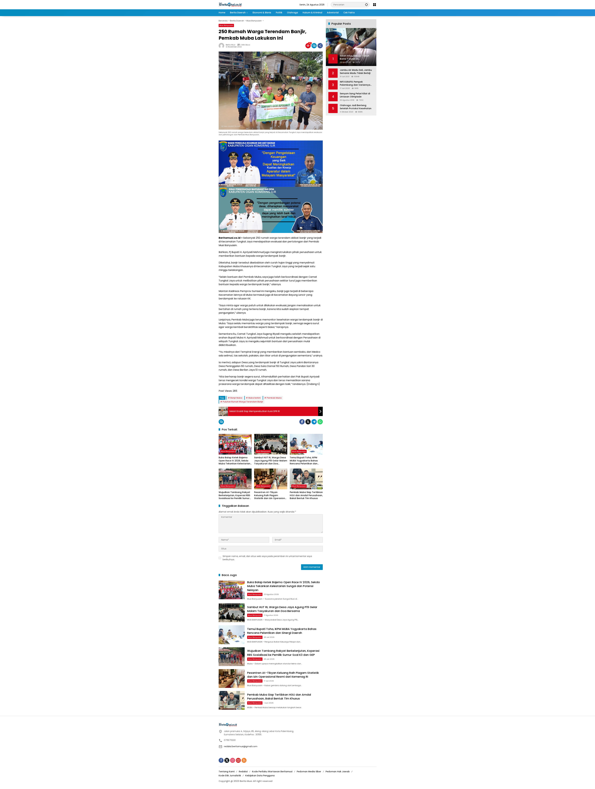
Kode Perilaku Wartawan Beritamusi (272, 771)
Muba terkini (254, 397)
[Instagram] (232, 760)
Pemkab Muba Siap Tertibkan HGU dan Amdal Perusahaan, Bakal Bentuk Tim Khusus (306, 495)
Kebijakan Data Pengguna (260, 775)
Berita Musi (230, 45)
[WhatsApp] (320, 421)
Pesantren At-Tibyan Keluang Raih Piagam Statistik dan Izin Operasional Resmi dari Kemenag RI (270, 495)
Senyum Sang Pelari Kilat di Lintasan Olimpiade (355, 95)
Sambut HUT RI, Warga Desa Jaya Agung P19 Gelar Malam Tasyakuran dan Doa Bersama (270, 460)
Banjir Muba (236, 397)
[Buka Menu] (374, 5)
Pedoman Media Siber (309, 771)
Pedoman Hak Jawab (338, 771)
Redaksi (243, 771)
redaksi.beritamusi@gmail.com (240, 746)
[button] (366, 4)
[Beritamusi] (230, 4)
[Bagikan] (320, 45)
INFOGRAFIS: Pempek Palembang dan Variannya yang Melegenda (355, 83)
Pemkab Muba (274, 397)
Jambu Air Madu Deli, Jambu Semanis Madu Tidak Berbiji (356, 72)
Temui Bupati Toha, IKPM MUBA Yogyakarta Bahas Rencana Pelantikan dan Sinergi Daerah (304, 460)
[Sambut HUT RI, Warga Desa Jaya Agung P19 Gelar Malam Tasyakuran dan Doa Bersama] (270, 444)
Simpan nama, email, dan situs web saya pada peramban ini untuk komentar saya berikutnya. (267, 558)
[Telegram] (314, 421)
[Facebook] (302, 421)
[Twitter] (308, 421)
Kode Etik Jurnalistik (230, 775)
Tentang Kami (226, 771)
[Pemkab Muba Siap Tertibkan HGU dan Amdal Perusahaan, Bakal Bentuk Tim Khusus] (306, 479)
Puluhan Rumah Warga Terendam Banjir (243, 401)
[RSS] (244, 760)
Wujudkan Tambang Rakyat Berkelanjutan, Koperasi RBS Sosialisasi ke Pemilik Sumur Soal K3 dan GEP (234, 495)
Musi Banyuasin (226, 25)
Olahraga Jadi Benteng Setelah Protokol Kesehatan (355, 107)
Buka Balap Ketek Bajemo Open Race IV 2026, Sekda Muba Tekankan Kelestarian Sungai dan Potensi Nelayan (234, 460)
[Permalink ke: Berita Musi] (222, 45)
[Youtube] (238, 760)
